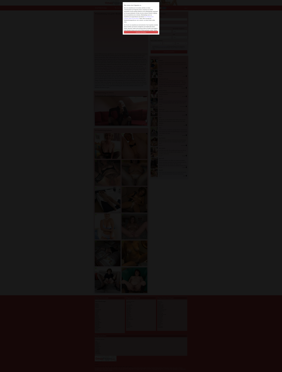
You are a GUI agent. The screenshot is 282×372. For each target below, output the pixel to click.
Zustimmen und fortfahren (141, 32)
